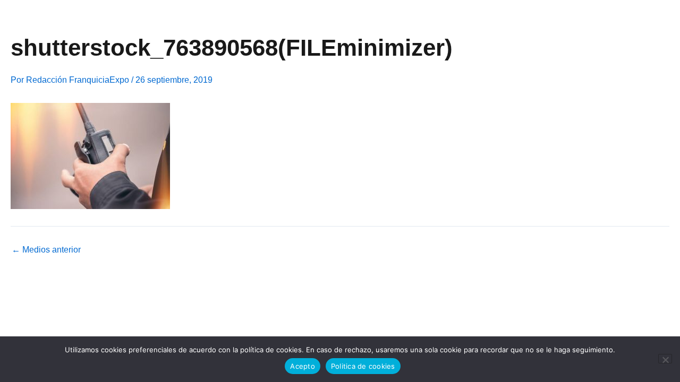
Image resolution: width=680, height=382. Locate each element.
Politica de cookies (363, 366)
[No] (665, 358)
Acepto (302, 366)
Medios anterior (46, 250)
